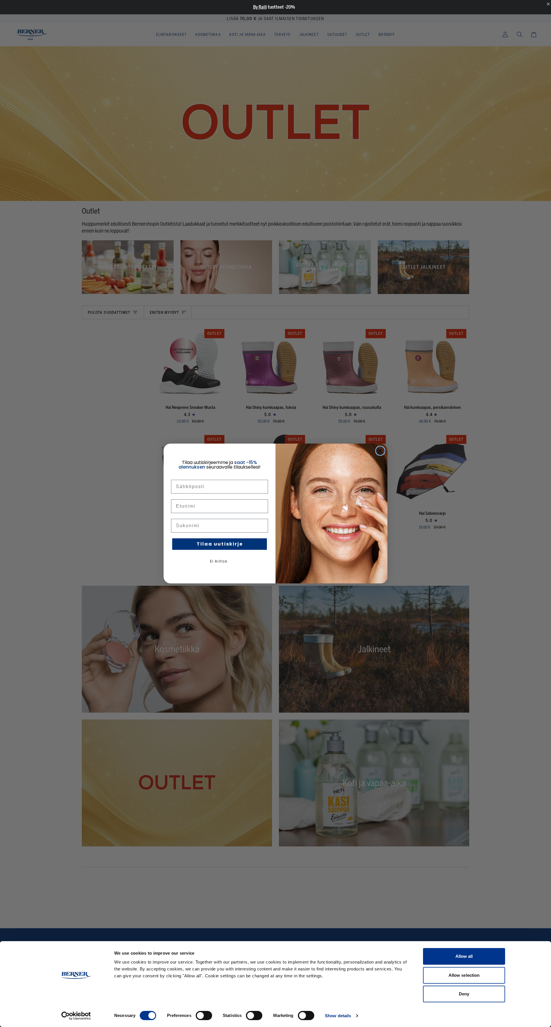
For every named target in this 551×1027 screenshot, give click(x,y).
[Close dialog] (380, 450)
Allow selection (464, 975)
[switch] (204, 1015)
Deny (464, 993)
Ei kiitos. (219, 561)
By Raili (260, 7)
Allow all (464, 956)
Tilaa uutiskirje (220, 544)
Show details (338, 1015)
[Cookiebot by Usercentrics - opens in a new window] (76, 1015)
